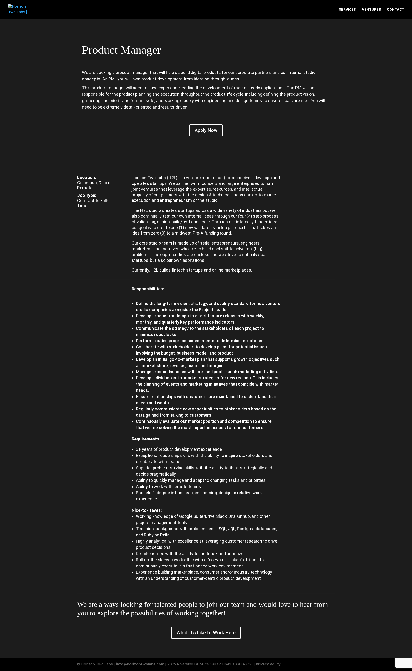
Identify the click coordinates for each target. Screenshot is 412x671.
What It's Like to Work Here (206, 632)
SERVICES (347, 10)
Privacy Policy (268, 664)
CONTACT (395, 10)
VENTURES (371, 10)
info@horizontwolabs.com (140, 664)
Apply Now (206, 130)
